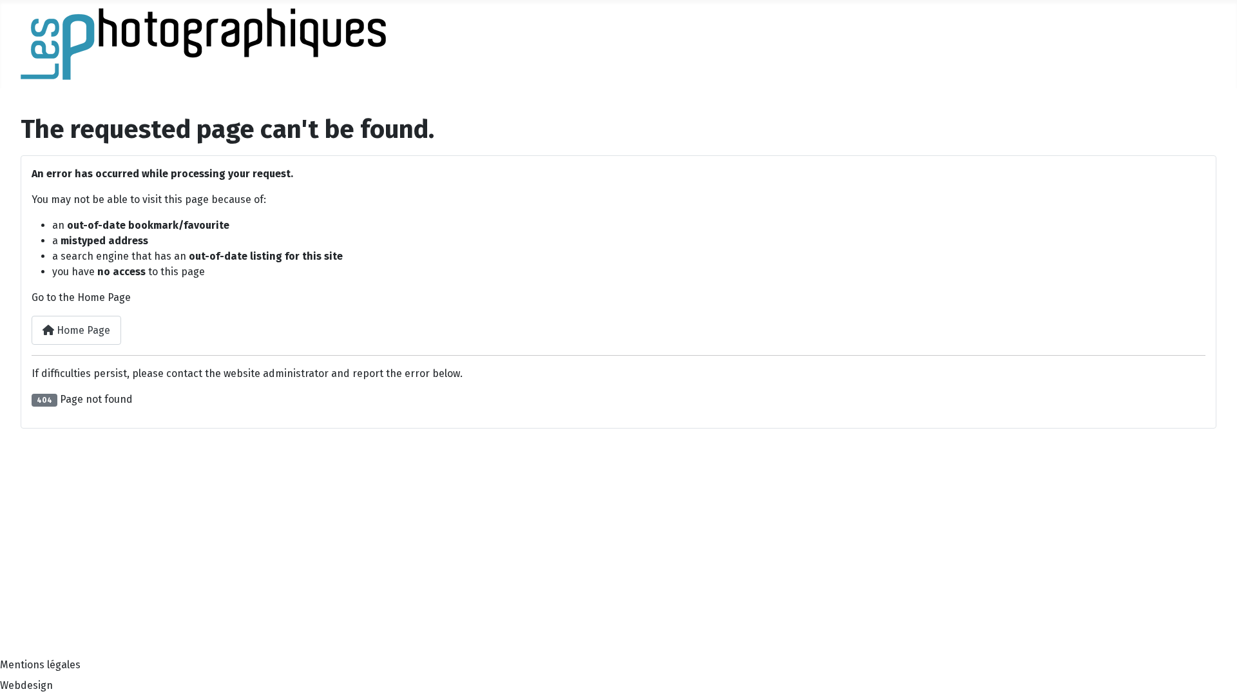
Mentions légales (40, 665)
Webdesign (26, 685)
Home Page (82, 330)
